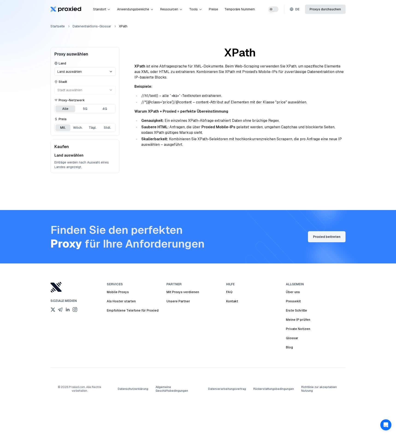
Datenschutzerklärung (133, 389)
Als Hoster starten (121, 301)
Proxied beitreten (326, 237)
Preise (213, 9)
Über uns (293, 292)
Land (62, 63)
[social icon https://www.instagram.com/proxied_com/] (75, 309)
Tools (193, 9)
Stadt (63, 82)
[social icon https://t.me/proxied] (60, 309)
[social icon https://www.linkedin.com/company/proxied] (67, 309)
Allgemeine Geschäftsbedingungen (172, 389)
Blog (289, 347)
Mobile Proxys (118, 292)
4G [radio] (104, 109)
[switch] (273, 9)
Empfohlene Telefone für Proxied (133, 310)
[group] (85, 108)
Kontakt (232, 301)
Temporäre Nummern (240, 9)
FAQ (229, 292)
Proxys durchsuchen (325, 9)
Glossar (292, 338)
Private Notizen (298, 329)
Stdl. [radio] (107, 128)
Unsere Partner (178, 301)
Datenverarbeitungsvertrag (227, 389)
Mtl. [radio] (63, 128)
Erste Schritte (296, 310)
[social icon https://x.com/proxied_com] (52, 309)
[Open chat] (385, 424)
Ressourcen (169, 9)
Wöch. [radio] (78, 128)
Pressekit (293, 301)
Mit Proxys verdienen (182, 292)
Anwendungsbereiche (133, 9)
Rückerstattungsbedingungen (273, 389)
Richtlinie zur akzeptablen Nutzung (319, 389)
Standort (99, 9)
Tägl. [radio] (92, 128)
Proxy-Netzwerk (72, 100)
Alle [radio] (65, 109)
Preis (63, 119)
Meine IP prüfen (298, 320)
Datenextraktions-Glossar (92, 26)
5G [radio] (85, 109)
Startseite (57, 26)
